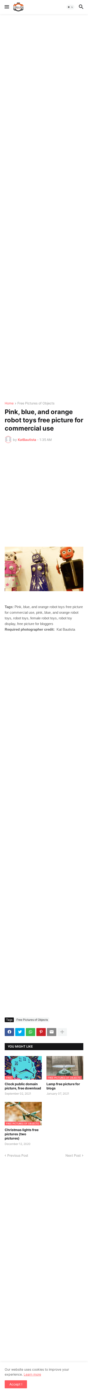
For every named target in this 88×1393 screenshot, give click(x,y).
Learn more (32, 1374)
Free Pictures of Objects (35, 403)
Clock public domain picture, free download (23, 1086)
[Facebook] (9, 1032)
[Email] (51, 1032)
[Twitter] (20, 1032)
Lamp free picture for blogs (63, 1086)
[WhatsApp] (30, 1032)
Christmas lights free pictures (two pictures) (21, 1134)
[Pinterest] (41, 1032)
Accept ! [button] (15, 1384)
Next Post (73, 1155)
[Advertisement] (44, 208)
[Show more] (62, 1032)
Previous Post (17, 1155)
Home (9, 403)
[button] (6, 7)
